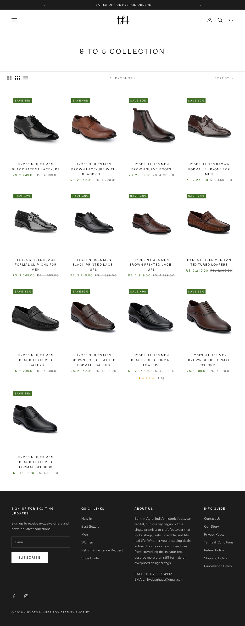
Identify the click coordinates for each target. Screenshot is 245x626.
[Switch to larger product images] (9, 78)
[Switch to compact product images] (25, 78)
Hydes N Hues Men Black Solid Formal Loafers (151, 360)
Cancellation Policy (218, 566)
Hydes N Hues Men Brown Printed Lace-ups (151, 264)
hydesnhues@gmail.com (165, 579)
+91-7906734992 (158, 574)
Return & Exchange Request (102, 550)
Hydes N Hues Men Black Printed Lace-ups (93, 264)
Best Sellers (90, 526)
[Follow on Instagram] (26, 596)
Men (84, 534)
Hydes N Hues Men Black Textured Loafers (36, 360)
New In (86, 518)
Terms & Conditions (219, 542)
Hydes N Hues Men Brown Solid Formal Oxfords (209, 360)
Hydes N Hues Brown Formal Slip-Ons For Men (209, 169)
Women (87, 542)
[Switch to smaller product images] (17, 78)
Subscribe (29, 557)
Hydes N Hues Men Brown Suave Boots (151, 166)
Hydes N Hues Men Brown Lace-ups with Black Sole (93, 169)
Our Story (211, 526)
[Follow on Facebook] (13, 596)
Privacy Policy (214, 534)
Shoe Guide (90, 558)
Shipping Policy (215, 558)
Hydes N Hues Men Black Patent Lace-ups (36, 166)
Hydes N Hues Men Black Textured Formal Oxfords (36, 462)
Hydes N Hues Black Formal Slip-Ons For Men (36, 264)
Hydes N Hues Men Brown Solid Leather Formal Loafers (94, 360)
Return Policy (214, 550)
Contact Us (212, 518)
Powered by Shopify (72, 612)
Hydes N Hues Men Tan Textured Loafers (209, 262)
